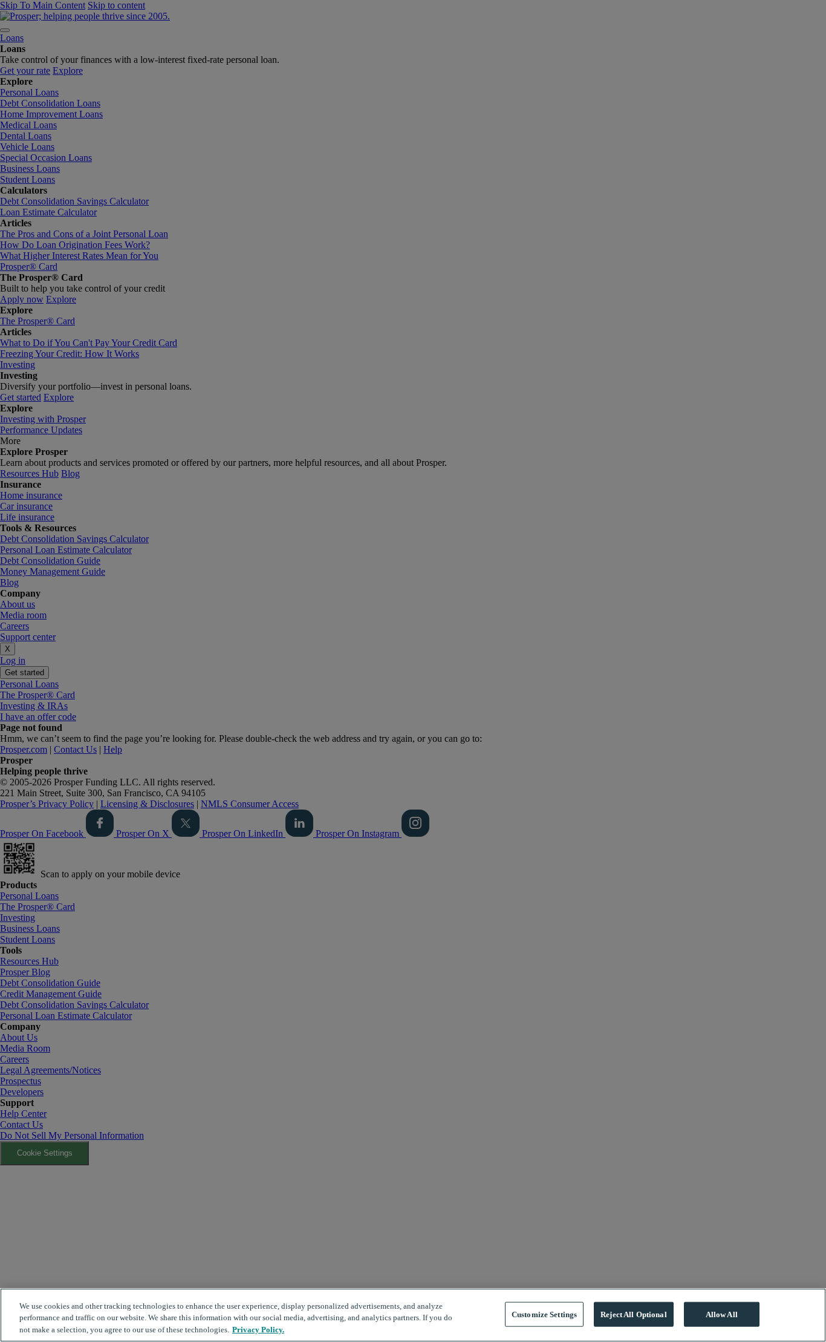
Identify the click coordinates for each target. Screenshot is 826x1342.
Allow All (722, 1313)
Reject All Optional (633, 1313)
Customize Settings (544, 1313)
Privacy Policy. (258, 1329)
